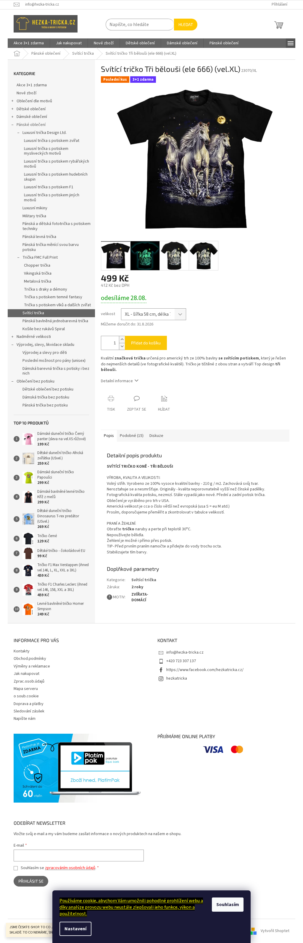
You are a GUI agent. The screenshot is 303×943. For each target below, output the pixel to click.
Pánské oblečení (31, 125)
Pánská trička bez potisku (45, 405)
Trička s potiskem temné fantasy (53, 297)
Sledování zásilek (29, 711)
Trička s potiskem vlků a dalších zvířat (57, 305)
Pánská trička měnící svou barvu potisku (50, 247)
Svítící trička (33, 313)
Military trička (34, 216)
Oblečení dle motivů (34, 101)
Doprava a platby (28, 704)
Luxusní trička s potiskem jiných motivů (51, 197)
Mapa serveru (26, 689)
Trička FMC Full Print (40, 257)
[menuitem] (29, 43)
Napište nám (25, 719)
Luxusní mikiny (34, 208)
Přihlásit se (30, 881)
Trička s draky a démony (45, 289)
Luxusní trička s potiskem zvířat (51, 141)
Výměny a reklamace (32, 666)
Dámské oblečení (32, 117)
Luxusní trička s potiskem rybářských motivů (56, 163)
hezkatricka (176, 678)
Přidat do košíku (146, 342)
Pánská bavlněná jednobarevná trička (55, 321)
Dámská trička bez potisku (45, 397)
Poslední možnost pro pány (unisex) (54, 361)
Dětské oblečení (31, 109)
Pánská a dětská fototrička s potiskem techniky (56, 226)
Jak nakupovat (26, 674)
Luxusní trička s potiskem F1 (48, 187)
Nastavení (75, 929)
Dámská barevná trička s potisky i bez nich (55, 371)
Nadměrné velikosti (34, 337)
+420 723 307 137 (181, 661)
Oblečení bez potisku (35, 381)
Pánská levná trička (39, 237)
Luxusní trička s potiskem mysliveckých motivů (46, 151)
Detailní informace (117, 381)
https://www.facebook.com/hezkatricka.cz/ (205, 670)
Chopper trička (37, 265)
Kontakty (22, 651)
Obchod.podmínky (30, 659)
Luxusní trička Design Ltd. (44, 133)
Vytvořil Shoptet (275, 931)
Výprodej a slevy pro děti (44, 353)
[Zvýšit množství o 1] (122, 339)
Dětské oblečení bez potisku (47, 389)
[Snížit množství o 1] (122, 346)
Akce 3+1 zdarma (32, 85)
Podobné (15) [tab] (132, 436)
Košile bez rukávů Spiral (43, 329)
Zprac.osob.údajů (29, 681)
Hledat (185, 24)
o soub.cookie (26, 696)
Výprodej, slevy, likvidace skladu (45, 345)
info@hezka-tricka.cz (185, 652)
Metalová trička (37, 281)
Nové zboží (26, 93)
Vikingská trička (37, 273)
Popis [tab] (109, 436)
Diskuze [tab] (156, 436)
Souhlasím (227, 904)
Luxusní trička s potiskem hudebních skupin (56, 176)
